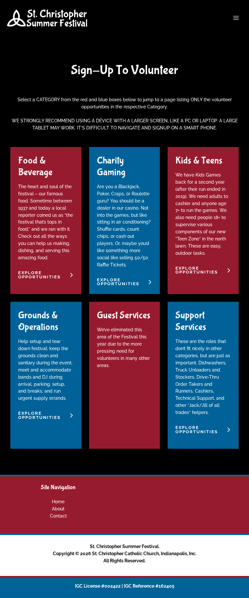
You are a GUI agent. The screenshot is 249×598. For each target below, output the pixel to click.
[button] (46, 275)
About (58, 508)
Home (58, 501)
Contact (58, 516)
